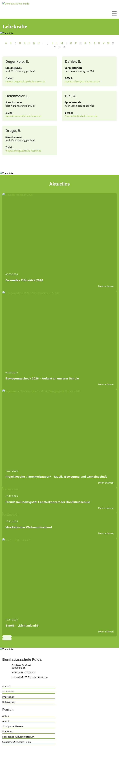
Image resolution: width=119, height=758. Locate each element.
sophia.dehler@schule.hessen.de (82, 81)
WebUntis (7, 731)
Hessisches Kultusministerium (18, 736)
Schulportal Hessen (12, 726)
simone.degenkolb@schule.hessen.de (25, 81)
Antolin (6, 721)
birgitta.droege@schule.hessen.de (23, 150)
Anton (5, 715)
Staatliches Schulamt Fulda (16, 741)
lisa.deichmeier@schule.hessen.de (23, 115)
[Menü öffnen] (114, 13)
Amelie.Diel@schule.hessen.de (81, 115)
